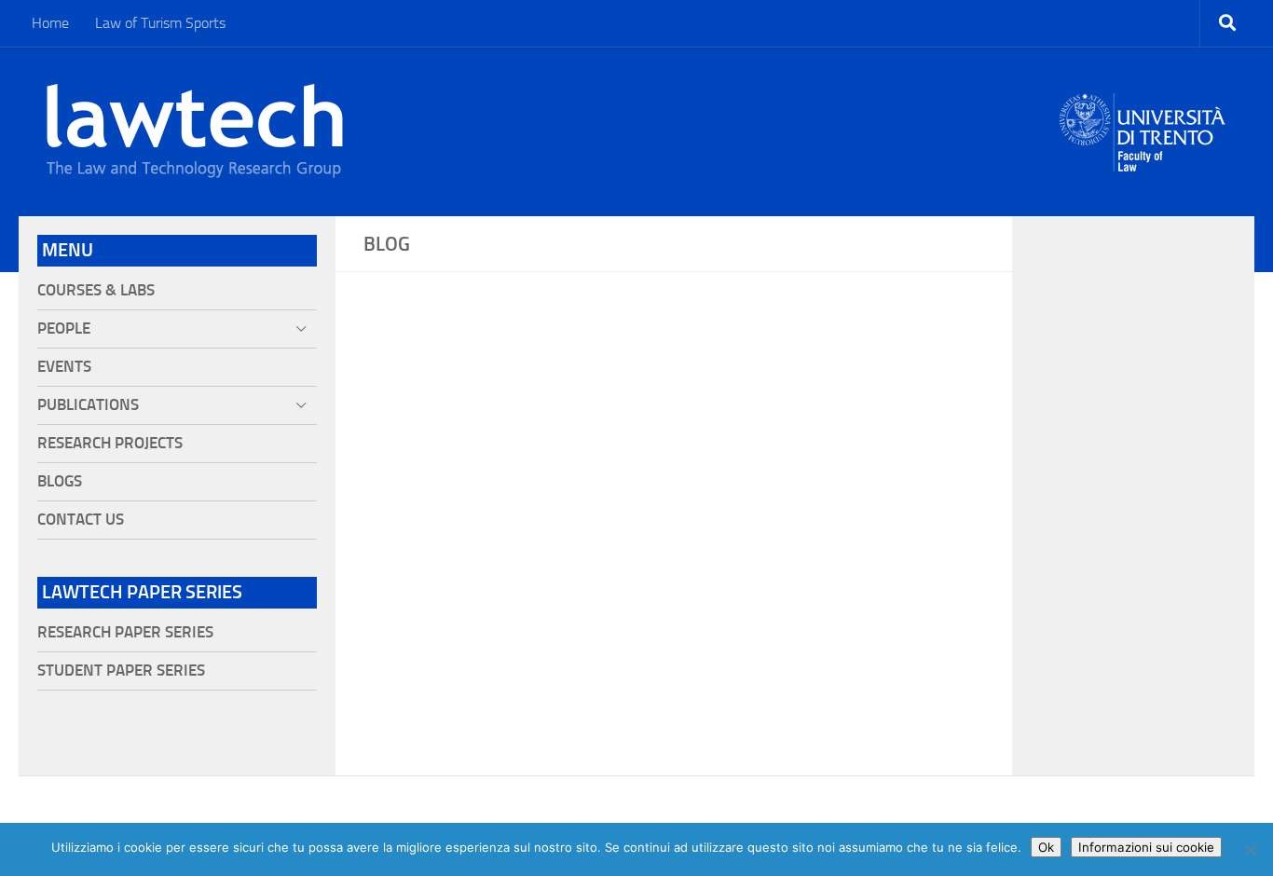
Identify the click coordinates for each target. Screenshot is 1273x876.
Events (64, 367)
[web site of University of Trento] (1143, 120)
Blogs (59, 481)
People (63, 328)
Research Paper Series (125, 632)
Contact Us (80, 519)
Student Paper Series (121, 670)
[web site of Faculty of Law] (1143, 160)
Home (50, 23)
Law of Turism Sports (160, 23)
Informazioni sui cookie (1146, 847)
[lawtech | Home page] (195, 131)
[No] (1249, 850)
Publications (88, 405)
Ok (1046, 847)
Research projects (110, 443)
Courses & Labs (96, 290)
